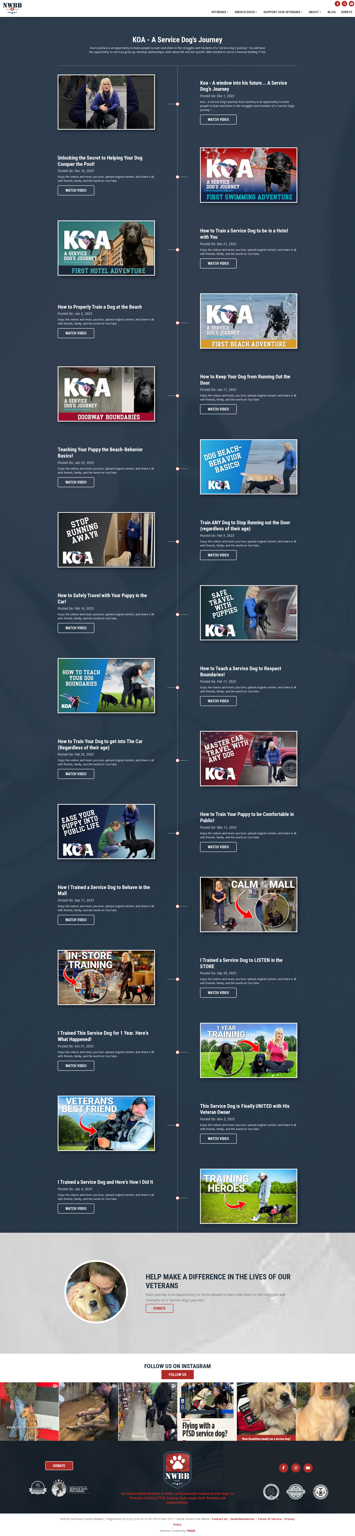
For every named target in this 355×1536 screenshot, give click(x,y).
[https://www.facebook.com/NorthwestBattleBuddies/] (337, 3)
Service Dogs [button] (245, 12)
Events (346, 12)
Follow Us (177, 1374)
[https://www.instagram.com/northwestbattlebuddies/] (344, 3)
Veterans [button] (219, 12)
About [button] (314, 12)
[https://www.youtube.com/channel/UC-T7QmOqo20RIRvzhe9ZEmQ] (351, 3)
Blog (332, 12)
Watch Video (218, 119)
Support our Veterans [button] (282, 12)
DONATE (159, 1308)
